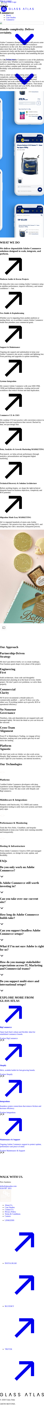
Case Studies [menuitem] (10, 1207)
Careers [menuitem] (8, 1216)
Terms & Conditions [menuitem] (12, 1214)
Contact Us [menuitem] (9, 1210)
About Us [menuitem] (8, 1205)
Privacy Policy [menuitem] (10, 1212)
